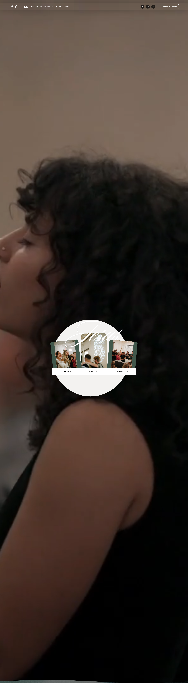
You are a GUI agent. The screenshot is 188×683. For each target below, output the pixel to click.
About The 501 (66, 371)
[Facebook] (142, 7)
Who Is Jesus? (94, 371)
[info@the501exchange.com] (153, 7)
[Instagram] (148, 7)
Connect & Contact (169, 7)
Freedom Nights (122, 371)
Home (26, 6)
